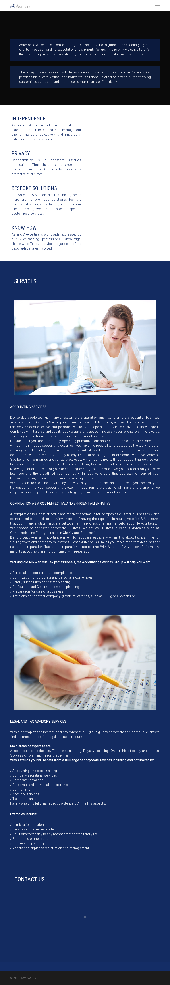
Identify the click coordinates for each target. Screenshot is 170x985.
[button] (157, 5)
